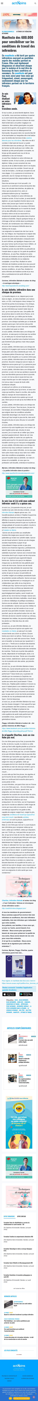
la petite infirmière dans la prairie (18, 1007)
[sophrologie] (19, 896)
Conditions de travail (13, 1004)
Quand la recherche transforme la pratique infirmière (24, 1060)
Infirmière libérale (23, 1006)
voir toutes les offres (19, 1288)
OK (10, 1398)
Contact (9, 1381)
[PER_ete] (19, 1148)
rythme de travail (26, 1012)
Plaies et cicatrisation (9, 1319)
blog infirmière (11, 1002)
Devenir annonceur (27, 1376)
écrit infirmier (11, 1006)
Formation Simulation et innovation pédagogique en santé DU (18, 1276)
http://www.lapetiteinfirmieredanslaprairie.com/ (18, 473)
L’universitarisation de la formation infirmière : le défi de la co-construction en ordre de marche (18, 1338)
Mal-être (21, 1010)
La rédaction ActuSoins (27, 1378)
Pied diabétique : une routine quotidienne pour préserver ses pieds (17, 1322)
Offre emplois (21, 1216)
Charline (27, 1002)
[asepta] (19, 977)
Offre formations (9, 1216)
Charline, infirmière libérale (12, 900)
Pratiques (17, 1319)
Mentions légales (9, 1378)
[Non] (36, 1394)
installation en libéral (9, 631)
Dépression (24, 1004)
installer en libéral (10, 530)
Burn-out (20, 1002)
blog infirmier (23, 1000)
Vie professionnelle (8, 31)
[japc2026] (19, 16)
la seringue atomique (17, 1009)
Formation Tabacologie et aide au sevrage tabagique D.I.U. (18, 1250)
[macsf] (19, 497)
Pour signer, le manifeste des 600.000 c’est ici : (19, 980)
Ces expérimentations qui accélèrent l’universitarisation (25, 1081)
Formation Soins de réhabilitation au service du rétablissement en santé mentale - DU (17, 1223)
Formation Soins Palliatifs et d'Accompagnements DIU (18, 1263)
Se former (21, 1054)
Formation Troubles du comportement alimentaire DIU (18, 1237)
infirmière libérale (8, 512)
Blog (16, 1000)
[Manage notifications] (33, 1397)
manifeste (9, 55)
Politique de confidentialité (9, 1376)
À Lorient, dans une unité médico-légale (26, 1041)
